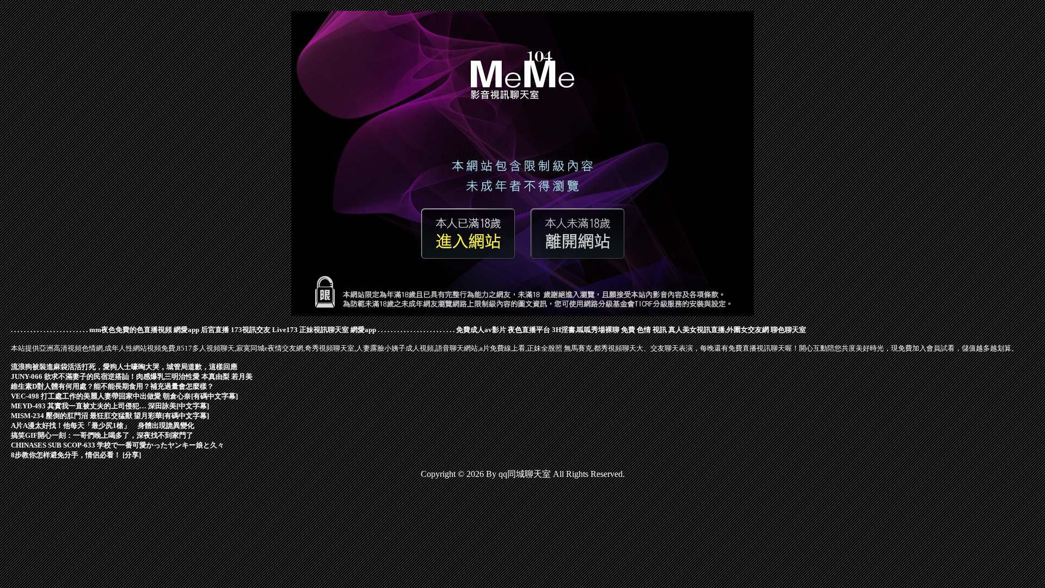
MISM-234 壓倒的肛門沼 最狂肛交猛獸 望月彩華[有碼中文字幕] (110, 416)
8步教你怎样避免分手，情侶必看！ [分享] (76, 455)
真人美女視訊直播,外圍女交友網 (718, 330)
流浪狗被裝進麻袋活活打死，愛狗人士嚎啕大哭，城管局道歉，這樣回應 (124, 367)
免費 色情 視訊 (644, 330)
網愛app (186, 330)
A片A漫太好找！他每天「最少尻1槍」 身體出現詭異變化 (102, 425)
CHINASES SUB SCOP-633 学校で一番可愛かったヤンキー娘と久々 (117, 445)
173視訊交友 (251, 330)
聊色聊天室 (788, 330)
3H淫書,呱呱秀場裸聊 (585, 330)
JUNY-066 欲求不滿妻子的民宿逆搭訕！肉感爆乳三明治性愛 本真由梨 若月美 (132, 376)
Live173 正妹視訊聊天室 (310, 330)
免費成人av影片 (481, 330)
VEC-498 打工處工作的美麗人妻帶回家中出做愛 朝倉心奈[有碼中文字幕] (124, 396)
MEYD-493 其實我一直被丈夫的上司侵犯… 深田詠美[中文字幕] (110, 406)
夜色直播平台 (529, 330)
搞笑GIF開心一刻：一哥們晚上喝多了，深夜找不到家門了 (102, 435)
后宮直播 (215, 330)
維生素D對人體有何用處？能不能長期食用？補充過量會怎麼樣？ (112, 386)
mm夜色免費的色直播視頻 (130, 330)
